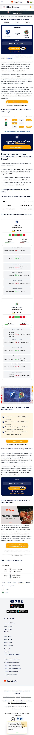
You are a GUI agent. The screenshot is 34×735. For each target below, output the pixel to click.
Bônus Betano (7, 636)
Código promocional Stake (11, 671)
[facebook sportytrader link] (16, 601)
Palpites (6, 16)
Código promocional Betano (11, 659)
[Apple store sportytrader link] (11, 611)
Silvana (18, 57)
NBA (7, 589)
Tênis (14, 582)
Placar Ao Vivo (8, 629)
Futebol (9, 582)
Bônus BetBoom (8, 645)
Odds (17, 22)
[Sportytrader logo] (17, 681)
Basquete (11, 16)
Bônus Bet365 (8, 639)
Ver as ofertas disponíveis (17, 51)
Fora (21, 230)
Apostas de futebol (9, 623)
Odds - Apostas (8, 626)
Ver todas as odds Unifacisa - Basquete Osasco (17, 131)
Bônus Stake (7, 648)
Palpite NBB (9, 58)
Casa (17, 230)
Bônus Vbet (7, 652)
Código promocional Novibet (12, 665)
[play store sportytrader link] (22, 611)
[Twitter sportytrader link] (19, 601)
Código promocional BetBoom (12, 668)
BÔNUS (6, 631)
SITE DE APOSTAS (9, 618)
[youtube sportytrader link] (12, 601)
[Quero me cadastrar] (28, 2)
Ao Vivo (27, 22)
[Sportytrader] (1, 16)
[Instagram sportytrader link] (22, 601)
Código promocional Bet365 (11, 662)
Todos (13, 230)
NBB (16, 16)
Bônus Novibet (8, 642)
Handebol (27, 582)
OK (17, 732)
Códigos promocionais (12, 654)
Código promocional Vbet (11, 674)
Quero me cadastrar (16, 147)
